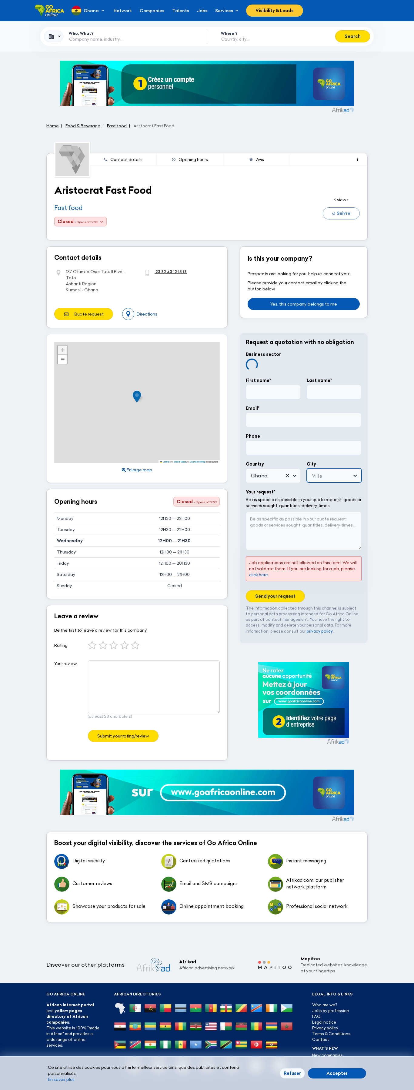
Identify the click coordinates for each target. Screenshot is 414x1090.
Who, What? (81, 33)
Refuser (292, 1073)
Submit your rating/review (123, 736)
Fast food (68, 208)
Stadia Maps (180, 461)
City (311, 463)
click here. (259, 574)
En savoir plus (61, 1079)
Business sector (263, 354)
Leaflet (165, 461)
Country (255, 463)
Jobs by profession (330, 1010)
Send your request (275, 596)
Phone (253, 436)
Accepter (337, 1073)
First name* (258, 380)
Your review (65, 663)
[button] (139, 397)
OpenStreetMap (197, 461)
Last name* (319, 380)
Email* (252, 408)
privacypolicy (320, 630)
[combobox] (53, 36)
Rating (61, 645)
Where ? (229, 33)
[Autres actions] (357, 159)
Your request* (260, 491)
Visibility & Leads (274, 10)
